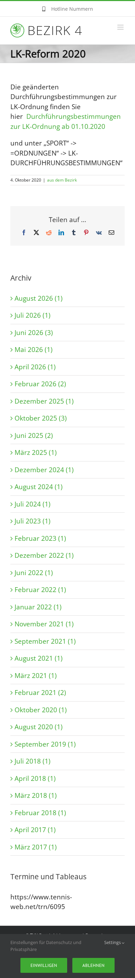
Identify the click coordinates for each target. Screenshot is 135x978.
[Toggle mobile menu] (121, 27)
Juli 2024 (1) (33, 504)
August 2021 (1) (39, 658)
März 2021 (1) (36, 675)
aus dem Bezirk (62, 180)
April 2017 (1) (35, 829)
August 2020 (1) (39, 726)
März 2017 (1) (36, 847)
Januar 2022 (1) (38, 606)
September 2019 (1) (45, 744)
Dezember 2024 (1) (44, 469)
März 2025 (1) (36, 452)
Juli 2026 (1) (33, 315)
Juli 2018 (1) (33, 761)
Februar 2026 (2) (40, 383)
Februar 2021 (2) (40, 692)
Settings (113, 942)
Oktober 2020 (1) (41, 709)
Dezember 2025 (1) (44, 401)
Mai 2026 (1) (34, 349)
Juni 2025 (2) (34, 435)
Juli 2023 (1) (33, 521)
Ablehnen (93, 965)
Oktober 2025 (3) (41, 418)
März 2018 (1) (36, 795)
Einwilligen (43, 965)
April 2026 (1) (35, 366)
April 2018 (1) (35, 778)
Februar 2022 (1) (40, 589)
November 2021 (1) (44, 623)
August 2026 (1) (39, 298)
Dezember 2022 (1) (44, 555)
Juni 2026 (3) (34, 332)
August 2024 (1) (39, 486)
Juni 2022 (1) (34, 572)
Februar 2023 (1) (40, 538)
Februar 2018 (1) (40, 812)
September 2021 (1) (45, 641)
